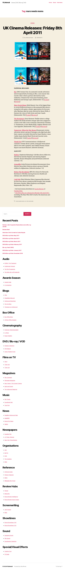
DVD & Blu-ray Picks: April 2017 (11, 238)
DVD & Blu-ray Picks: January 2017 (12, 250)
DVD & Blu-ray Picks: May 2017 (11, 235)
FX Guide (6, 554)
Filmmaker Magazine (9, 380)
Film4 (5, 361)
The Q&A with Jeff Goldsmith (11, 272)
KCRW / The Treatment (10, 263)
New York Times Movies (10, 440)
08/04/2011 (39, 37)
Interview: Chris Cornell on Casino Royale (14, 232)
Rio (15, 92)
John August (7, 509)
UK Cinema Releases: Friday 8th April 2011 (32, 30)
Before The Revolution (21, 172)
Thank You (17, 142)
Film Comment (8, 377)
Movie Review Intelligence (11, 496)
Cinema (32, 23)
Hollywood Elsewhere (10, 301)
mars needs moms (20, 201)
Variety (6, 424)
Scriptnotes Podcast (9, 266)
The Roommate (19, 119)
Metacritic (7, 493)
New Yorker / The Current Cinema (13, 383)
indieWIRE (7, 418)
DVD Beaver (7, 348)
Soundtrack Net (8, 402)
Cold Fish (17, 179)
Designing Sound (8, 535)
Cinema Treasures (9, 475)
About (54, 2)
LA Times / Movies (9, 437)
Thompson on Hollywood (10, 307)
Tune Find (7, 405)
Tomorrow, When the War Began (25, 130)
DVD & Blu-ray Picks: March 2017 (11, 241)
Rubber (16, 155)
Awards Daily (7, 282)
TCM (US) (7, 367)
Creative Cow (7, 551)
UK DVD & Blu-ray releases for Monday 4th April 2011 (32, 193)
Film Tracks (7, 399)
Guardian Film (7, 434)
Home (50, 2)
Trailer (46, 100)
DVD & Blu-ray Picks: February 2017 (12, 244)
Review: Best (6, 229)
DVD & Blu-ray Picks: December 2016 (13, 253)
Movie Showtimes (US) (10, 525)
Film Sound (7, 538)
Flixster (6, 490)
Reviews (17, 102)
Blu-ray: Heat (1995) (8, 247)
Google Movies (39, 189)
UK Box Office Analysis (10, 320)
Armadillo (17, 164)
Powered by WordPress (20, 566)
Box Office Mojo (8, 317)
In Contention (7, 285)
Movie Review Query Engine (11, 499)
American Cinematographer (11, 330)
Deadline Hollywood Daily (11, 415)
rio (25, 201)
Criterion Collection (9, 345)
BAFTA (6, 453)
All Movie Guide (8, 472)
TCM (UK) (7, 364)
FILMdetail (6, 2)
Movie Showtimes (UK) (10, 522)
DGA (5, 456)
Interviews (59, 2)
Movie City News (8, 421)
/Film (5, 295)
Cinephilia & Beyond (9, 298)
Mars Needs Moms (20, 105)
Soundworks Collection (10, 541)
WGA (5, 462)
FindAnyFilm (18, 191)
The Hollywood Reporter (10, 389)
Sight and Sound (8, 386)
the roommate (30, 201)
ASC (5, 450)
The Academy (8, 459)
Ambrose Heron (29, 37)
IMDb (5, 478)
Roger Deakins (8, 335)
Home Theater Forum (9, 351)
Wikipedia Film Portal (9, 480)
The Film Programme (9, 269)
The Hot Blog (7, 304)
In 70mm (6, 333)
